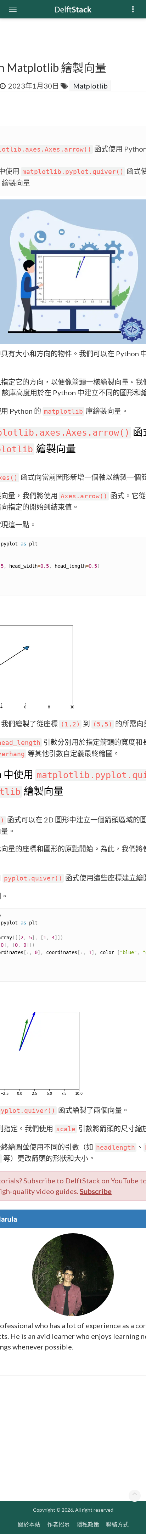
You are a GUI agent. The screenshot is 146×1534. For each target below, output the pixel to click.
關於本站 (29, 1524)
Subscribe (96, 1191)
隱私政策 (88, 1524)
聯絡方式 (117, 1524)
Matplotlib (90, 85)
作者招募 (58, 1524)
